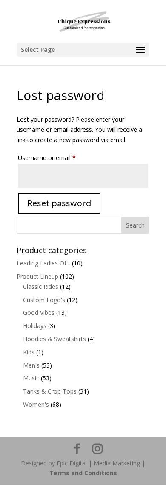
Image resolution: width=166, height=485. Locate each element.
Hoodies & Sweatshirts (54, 339)
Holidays (34, 326)
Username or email (59, 157)
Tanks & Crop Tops (50, 391)
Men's (31, 365)
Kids (28, 352)
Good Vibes (38, 312)
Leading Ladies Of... (43, 263)
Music (31, 378)
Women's (36, 404)
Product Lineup (37, 276)
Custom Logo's (44, 300)
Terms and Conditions (83, 473)
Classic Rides (40, 286)
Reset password (59, 203)
